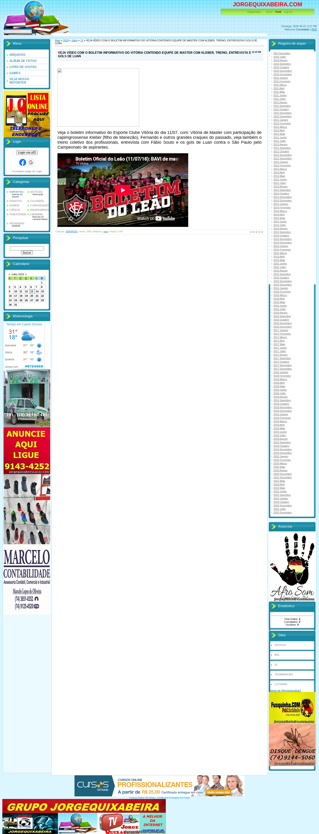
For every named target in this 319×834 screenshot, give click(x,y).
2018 (66, 40)
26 (26, 300)
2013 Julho (279, 183)
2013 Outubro (281, 193)
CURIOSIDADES (40, 205)
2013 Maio (279, 176)
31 (15, 304)
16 (10, 295)
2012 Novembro (282, 155)
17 (15, 295)
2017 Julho (279, 351)
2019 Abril (278, 424)
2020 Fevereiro (282, 459)
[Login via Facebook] (22, 162)
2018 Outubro (281, 403)
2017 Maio (279, 344)
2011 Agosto (280, 102)
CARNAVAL (36, 214)
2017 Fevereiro (282, 333)
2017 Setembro (282, 358)
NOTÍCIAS (36, 191)
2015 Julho (279, 267)
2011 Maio (279, 91)
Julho (74, 40)
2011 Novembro (282, 112)
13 (31, 291)
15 (42, 291)
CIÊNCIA (15, 209)
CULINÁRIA (37, 201)
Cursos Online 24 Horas (142, 797)
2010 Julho (279, 56)
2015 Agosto (280, 270)
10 (15, 291)
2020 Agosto (280, 470)
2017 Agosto (280, 354)
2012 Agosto (280, 144)
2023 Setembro (282, 495)
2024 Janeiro (280, 498)
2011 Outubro (281, 109)
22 (42, 295)
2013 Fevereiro (282, 165)
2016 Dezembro (282, 326)
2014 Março (280, 211)
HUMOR (14, 205)
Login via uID (27, 152)
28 (37, 300)
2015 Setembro (282, 274)
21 (37, 295)
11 (21, 291)
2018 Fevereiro (282, 375)
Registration (254, 12)
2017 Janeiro (280, 330)
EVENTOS (16, 201)
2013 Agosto (280, 186)
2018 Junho (280, 389)
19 (26, 295)
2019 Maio (279, 428)
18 (21, 295)
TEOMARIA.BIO (284, 674)
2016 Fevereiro (282, 291)
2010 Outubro (281, 67)
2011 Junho (280, 95)
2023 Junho (280, 491)
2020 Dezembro (282, 473)
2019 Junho (280, 431)
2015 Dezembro (282, 284)
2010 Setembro (282, 63)
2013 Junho (280, 179)
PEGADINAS (17, 223)
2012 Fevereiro (282, 123)
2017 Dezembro (282, 368)
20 (31, 295)
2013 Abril (278, 172)
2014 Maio (279, 218)
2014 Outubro (281, 235)
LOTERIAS (281, 684)
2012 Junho (280, 137)
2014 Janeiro (280, 204)
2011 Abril (278, 88)
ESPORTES (16, 191)
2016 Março (280, 295)
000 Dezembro (281, 53)
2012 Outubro (281, 151)
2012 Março (280, 126)
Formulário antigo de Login (27, 171)
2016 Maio (279, 302)
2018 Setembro (282, 400)
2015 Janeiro (280, 246)
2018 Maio (279, 386)
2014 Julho (279, 225)
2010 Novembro (282, 70)
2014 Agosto (280, 228)
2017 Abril (278, 340)
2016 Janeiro (280, 288)
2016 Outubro (281, 319)
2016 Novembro (282, 323)
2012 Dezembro (282, 158)
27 (31, 300)
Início (269, 12)
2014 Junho (280, 221)
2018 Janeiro (280, 372)
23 (10, 300)
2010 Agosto (280, 60)
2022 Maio (279, 481)
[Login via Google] (31, 162)
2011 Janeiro (280, 77)
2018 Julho (279, 393)
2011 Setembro (282, 105)
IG (276, 664)
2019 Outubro (281, 445)
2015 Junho (280, 263)
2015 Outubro (281, 277)
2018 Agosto (280, 396)
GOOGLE (280, 645)
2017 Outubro (281, 361)
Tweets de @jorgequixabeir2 (285, 690)
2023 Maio (279, 488)
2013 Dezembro (282, 200)
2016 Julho (279, 309)
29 (42, 300)
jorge (105, 231)
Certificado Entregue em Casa (173, 797)
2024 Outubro (281, 502)
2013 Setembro (282, 190)
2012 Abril (278, 130)
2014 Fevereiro (282, 207)
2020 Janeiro (280, 456)
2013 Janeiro (280, 162)
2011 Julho (279, 98)
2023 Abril (278, 484)
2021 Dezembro (282, 477)
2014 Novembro (282, 239)
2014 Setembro (282, 232)
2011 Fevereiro (282, 81)
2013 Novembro (282, 197)
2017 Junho (280, 347)
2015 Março (280, 253)
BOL (277, 654)
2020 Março (280, 463)
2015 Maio (279, 260)
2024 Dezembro (282, 505)
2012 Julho (279, 141)
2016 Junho (280, 305)
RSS (314, 29)
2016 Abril (278, 298)
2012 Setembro (282, 148)
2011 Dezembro (282, 116)
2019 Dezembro (282, 452)
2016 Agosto (280, 312)
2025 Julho (279, 509)
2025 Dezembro (282, 512)
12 (26, 291)
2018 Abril (278, 382)
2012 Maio (279, 133)
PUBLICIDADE (18, 214)
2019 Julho (279, 435)
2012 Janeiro (280, 119)
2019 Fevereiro (282, 417)
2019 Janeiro (280, 414)
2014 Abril (278, 214)
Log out (288, 12)
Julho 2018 (17, 274)
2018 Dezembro (282, 410)
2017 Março (280, 337)
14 (37, 291)
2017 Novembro (282, 365)
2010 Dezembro (282, 74)
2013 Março (280, 169)
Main (57, 40)
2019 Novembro (282, 449)
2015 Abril (278, 256)
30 (10, 304)
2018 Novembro (282, 407)
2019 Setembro (282, 442)
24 (15, 300)
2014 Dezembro (282, 242)
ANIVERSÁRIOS (39, 209)
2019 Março (280, 421)
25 (21, 300)
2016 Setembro (282, 316)
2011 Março (280, 84)
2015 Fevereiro (282, 249)
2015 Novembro (282, 281)
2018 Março (280, 379)
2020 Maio (279, 466)
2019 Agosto (280, 438)
